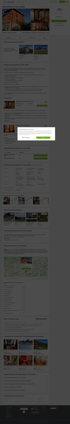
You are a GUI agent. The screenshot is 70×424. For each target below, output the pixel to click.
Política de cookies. (32, 134)
